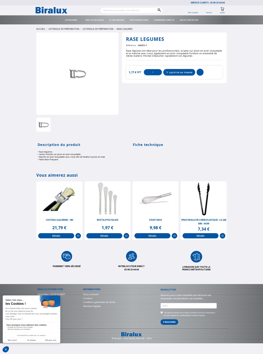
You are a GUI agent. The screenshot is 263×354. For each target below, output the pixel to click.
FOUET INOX (155, 219)
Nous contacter (189, 20)
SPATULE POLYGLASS (107, 219)
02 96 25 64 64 (218, 2)
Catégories (71, 20)
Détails (56, 235)
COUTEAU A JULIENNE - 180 (59, 219)
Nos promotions (139, 20)
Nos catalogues (95, 20)
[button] (179, 72)
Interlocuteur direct (131, 266)
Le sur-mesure (116, 20)
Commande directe (164, 20)
